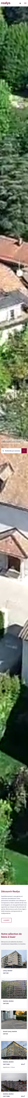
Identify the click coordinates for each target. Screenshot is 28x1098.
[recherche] (24, 450)
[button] (3, 959)
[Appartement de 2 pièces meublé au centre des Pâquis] (14, 1056)
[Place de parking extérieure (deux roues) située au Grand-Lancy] (14, 1025)
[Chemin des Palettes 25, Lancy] (14, 964)
